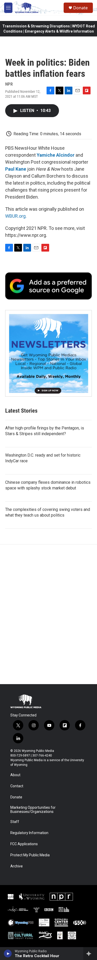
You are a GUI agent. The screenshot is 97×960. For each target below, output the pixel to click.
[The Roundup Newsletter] (48, 353)
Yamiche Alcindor (55, 155)
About (15, 775)
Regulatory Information (29, 833)
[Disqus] (48, 614)
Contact (16, 786)
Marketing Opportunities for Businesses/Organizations (33, 810)
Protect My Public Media (30, 855)
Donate (80, 7)
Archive (16, 866)
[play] (8, 953)
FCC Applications (24, 844)
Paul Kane (15, 169)
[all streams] (90, 953)
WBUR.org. (16, 216)
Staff (14, 822)
